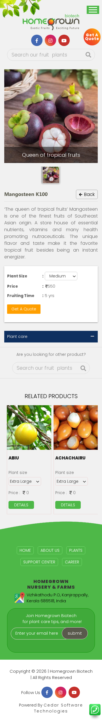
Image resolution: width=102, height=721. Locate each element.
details (21, 505)
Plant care (17, 336)
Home (25, 550)
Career (72, 562)
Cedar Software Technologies (58, 708)
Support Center (39, 562)
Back (89, 194)
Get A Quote (23, 309)
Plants (75, 550)
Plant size (17, 472)
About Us (50, 550)
